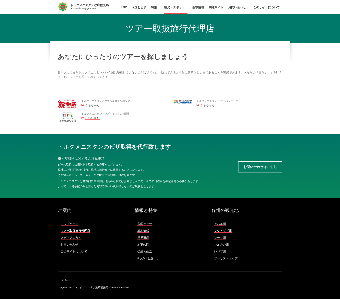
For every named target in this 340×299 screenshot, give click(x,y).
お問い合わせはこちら (260, 167)
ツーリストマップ (226, 258)
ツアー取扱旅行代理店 (75, 230)
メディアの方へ (71, 237)
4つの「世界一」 (148, 258)
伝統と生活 (144, 251)
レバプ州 (220, 251)
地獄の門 (143, 244)
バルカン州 (221, 244)
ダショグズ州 (223, 230)
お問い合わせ (69, 244)
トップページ (69, 223)
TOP (124, 7)
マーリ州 (220, 237)
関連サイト (216, 7)
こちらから (92, 105)
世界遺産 (143, 237)
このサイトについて (266, 7)
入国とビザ (139, 7)
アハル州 (220, 223)
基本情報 (198, 7)
